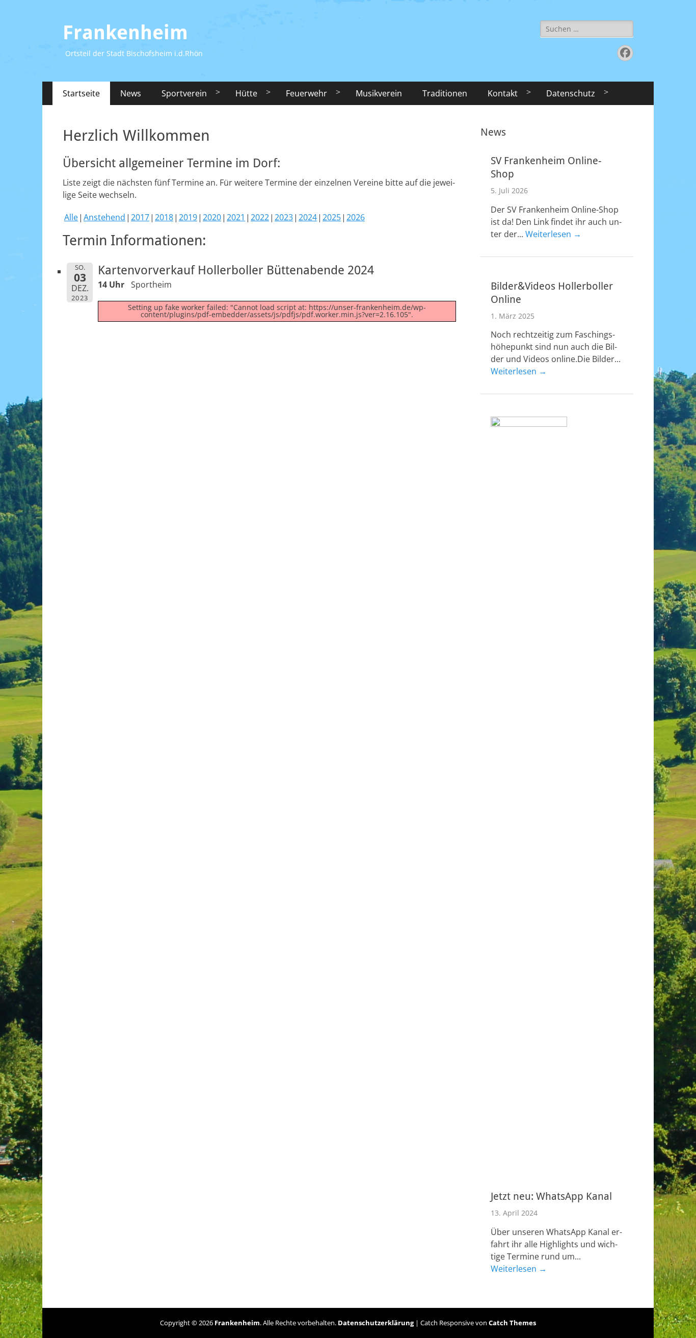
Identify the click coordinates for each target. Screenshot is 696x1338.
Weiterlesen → (553, 234)
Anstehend (104, 217)
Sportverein (184, 93)
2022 (260, 217)
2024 (308, 217)
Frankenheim (125, 32)
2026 (355, 217)
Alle (71, 217)
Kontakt (503, 93)
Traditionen (444, 93)
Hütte (246, 93)
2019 (188, 217)
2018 (164, 217)
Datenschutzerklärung (376, 1322)
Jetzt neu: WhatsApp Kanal (551, 1196)
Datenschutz (570, 93)
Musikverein (379, 93)
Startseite (81, 93)
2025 (332, 217)
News (130, 93)
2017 (140, 217)
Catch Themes (512, 1322)
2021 (236, 217)
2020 (212, 217)
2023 (284, 217)
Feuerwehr (306, 93)
